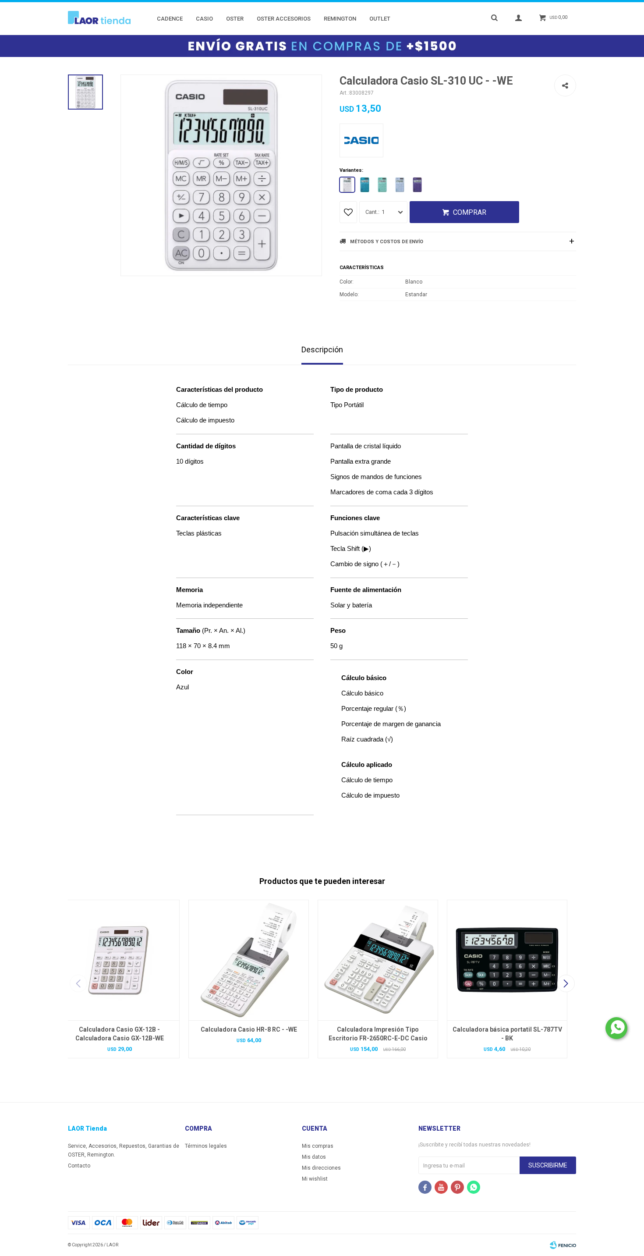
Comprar (469, 212)
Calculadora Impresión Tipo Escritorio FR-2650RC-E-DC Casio (378, 1034)
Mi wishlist (315, 1179)
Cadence (170, 18)
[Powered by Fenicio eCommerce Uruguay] (563, 1245)
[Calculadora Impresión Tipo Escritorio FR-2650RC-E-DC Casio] (378, 960)
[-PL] (417, 184)
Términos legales (206, 1146)
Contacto (79, 1166)
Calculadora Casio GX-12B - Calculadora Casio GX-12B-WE (119, 1034)
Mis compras (317, 1146)
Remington (340, 18)
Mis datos (314, 1157)
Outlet (379, 18)
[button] (566, 983)
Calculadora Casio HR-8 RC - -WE (249, 1029)
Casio (204, 18)
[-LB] (399, 184)
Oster (235, 18)
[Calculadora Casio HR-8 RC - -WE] (248, 960)
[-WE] (347, 184)
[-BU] (364, 184)
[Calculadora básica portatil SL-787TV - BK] (507, 960)
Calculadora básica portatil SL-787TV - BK (507, 1034)
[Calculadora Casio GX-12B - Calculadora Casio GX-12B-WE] (119, 960)
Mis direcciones (321, 1168)
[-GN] (382, 184)
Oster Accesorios (284, 18)
